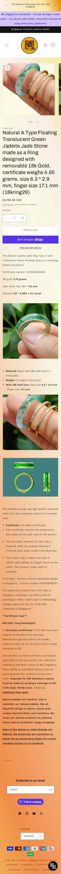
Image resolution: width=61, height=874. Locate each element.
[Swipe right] (38, 122)
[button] (7, 45)
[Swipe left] (23, 122)
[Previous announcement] (6, 5)
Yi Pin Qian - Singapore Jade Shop (32, 860)
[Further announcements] (54, 5)
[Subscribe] (50, 790)
